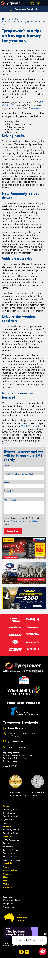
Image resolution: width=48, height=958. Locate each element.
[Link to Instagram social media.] (26, 952)
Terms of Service (33, 521)
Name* (7, 465)
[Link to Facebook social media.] (21, 952)
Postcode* (8, 491)
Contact (7, 866)
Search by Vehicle (11, 809)
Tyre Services (9, 853)
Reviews (7, 887)
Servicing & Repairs (11, 850)
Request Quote (13, 531)
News (6, 880)
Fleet (5, 877)
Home (7, 18)
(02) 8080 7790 (29, 426)
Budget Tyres (8, 903)
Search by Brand (10, 816)
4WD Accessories (11, 840)
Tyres (6, 806)
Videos (6, 884)
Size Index (7, 897)
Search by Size (9, 813)
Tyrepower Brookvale (26, 9)
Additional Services (11, 860)
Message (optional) (12, 499)
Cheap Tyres (8, 907)
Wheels (7, 826)
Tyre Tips (7, 823)
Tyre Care (7, 819)
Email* (7, 482)
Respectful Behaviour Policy (13, 945)
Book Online (10, 870)
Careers (7, 873)
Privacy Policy (16, 521)
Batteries (6, 843)
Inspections (8, 846)
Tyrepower (35, 108)
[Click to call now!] (32, 3)
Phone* (18, 474)
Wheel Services (10, 856)
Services (7, 836)
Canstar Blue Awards (12, 900)
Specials (7, 863)
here (4, 443)
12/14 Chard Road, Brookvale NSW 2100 (23, 735)
